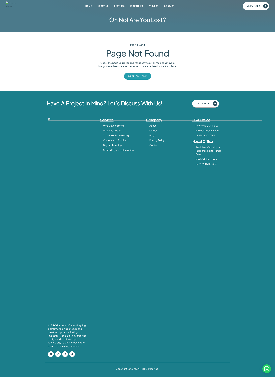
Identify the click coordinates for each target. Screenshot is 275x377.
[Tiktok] (72, 354)
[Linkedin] (65, 354)
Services (119, 6)
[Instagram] (58, 354)
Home (88, 6)
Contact (169, 6)
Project (153, 6)
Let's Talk (253, 6)
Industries (136, 6)
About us (103, 6)
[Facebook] (51, 354)
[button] (266, 368)
